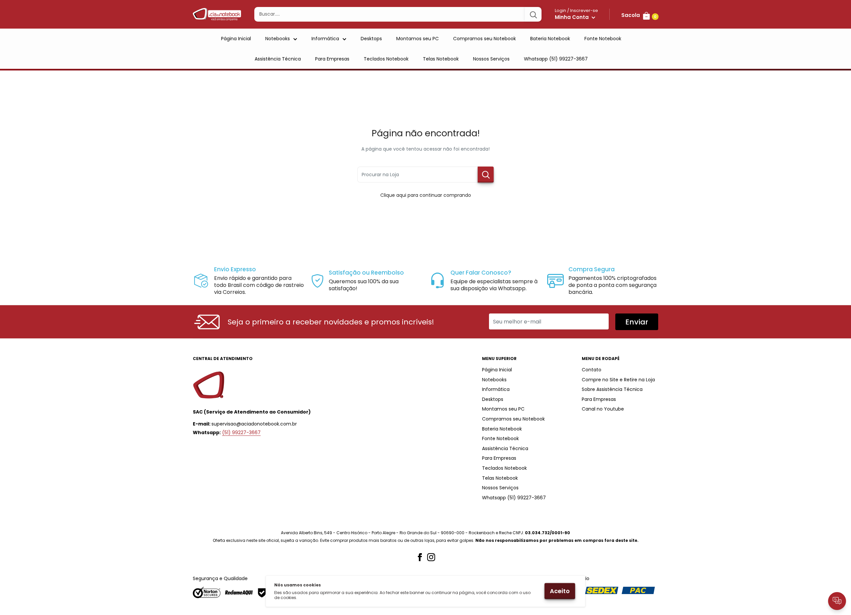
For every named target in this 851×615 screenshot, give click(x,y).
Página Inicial (236, 38)
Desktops (371, 38)
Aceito (560, 591)
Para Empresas (332, 59)
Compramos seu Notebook (484, 38)
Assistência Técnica (278, 59)
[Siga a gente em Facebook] (420, 557)
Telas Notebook (441, 59)
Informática (325, 38)
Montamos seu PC (417, 38)
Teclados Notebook (386, 59)
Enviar (636, 322)
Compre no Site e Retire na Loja (618, 379)
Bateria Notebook (550, 38)
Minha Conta (572, 17)
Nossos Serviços (491, 59)
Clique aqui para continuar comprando (425, 195)
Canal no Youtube (603, 409)
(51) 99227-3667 (241, 432)
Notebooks (277, 38)
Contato (591, 369)
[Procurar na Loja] (486, 175)
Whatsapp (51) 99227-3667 (556, 59)
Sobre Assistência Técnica (612, 389)
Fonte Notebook (602, 38)
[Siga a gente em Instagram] (431, 557)
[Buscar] (533, 14)
